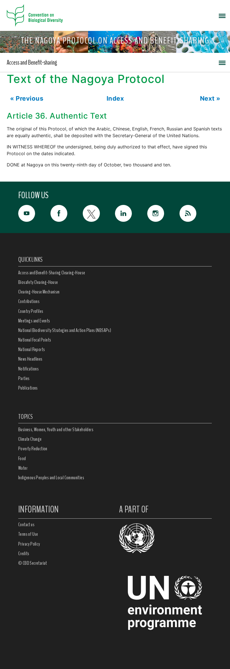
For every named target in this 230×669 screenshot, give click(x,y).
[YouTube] (34, 213)
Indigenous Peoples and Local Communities (51, 477)
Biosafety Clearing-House (38, 282)
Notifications (28, 368)
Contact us (26, 524)
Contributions (29, 301)
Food (22, 458)
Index (115, 98)
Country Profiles (30, 311)
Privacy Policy (29, 544)
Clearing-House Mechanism (39, 291)
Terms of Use (28, 534)
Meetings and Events (34, 320)
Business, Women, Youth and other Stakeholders (55, 429)
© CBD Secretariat (32, 563)
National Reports (31, 349)
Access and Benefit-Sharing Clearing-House (51, 272)
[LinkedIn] (131, 213)
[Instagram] (163, 213)
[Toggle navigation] (222, 15)
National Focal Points (34, 339)
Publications (28, 388)
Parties (24, 378)
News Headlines (30, 359)
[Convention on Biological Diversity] (35, 15)
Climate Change (30, 439)
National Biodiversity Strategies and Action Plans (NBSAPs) (64, 330)
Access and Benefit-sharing (32, 62)
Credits (23, 553)
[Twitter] (99, 213)
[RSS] (196, 215)
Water (22, 468)
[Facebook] (66, 213)
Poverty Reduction (32, 448)
